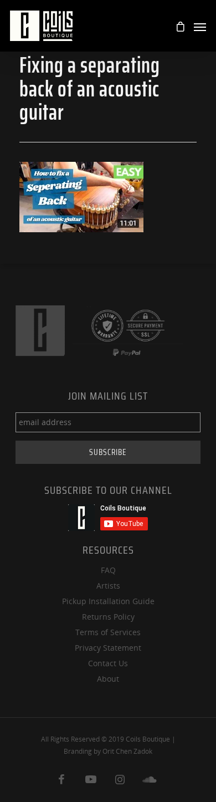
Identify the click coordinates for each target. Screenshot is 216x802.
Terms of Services (108, 632)
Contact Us (108, 663)
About (108, 678)
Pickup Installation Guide (108, 601)
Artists (108, 585)
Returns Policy (108, 616)
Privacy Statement (108, 647)
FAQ (108, 570)
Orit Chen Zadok (127, 751)
